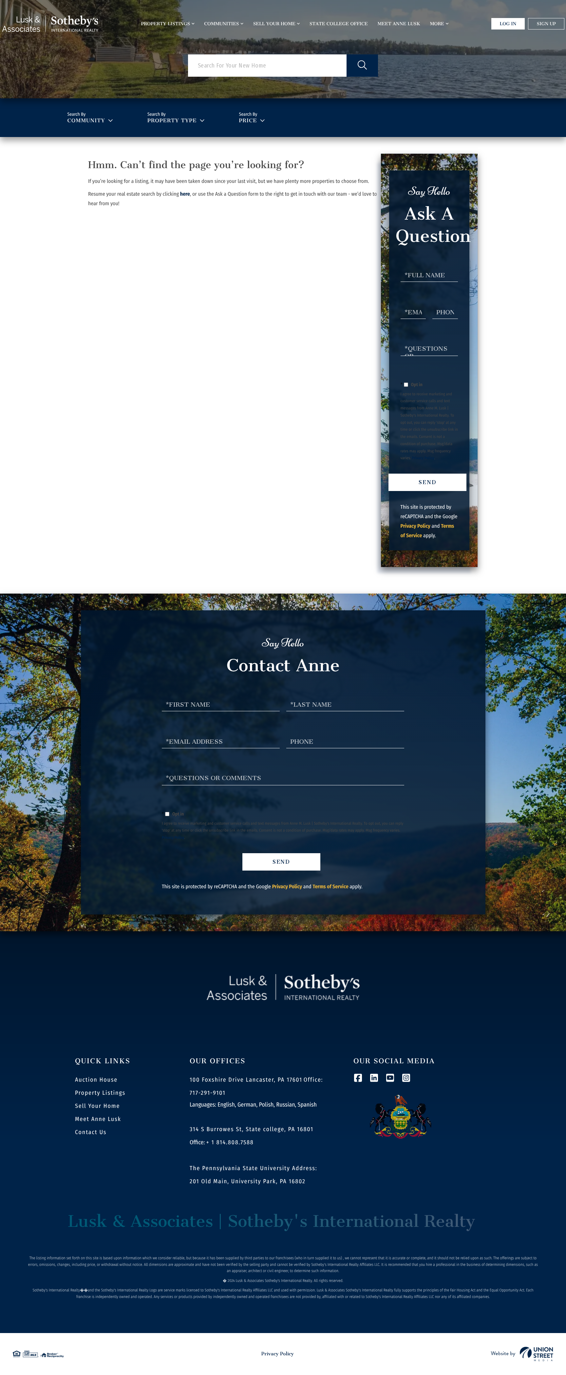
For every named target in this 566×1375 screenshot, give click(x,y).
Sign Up (546, 24)
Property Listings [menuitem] (165, 24)
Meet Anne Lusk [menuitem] (399, 24)
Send (428, 482)
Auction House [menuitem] (96, 1079)
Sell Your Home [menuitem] (274, 24)
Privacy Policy (423, 458)
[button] (362, 65)
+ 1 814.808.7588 (230, 1142)
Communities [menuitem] (221, 24)
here (185, 194)
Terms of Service (330, 887)
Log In (508, 24)
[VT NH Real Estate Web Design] (522, 1354)
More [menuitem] (437, 24)
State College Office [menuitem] (339, 24)
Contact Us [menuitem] (90, 1132)
